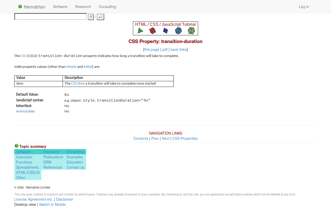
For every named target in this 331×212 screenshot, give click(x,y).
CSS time (78, 84)
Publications (53, 156)
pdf (165, 49)
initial (88, 67)
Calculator (24, 156)
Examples (75, 156)
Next (165, 138)
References (52, 167)
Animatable (25, 111)
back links (179, 49)
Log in (304, 6)
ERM (47, 162)
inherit (71, 67)
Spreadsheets (27, 167)
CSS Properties (185, 138)
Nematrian (33, 6)
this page (151, 49)
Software (60, 6)
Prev (155, 138)
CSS (23, 56)
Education (75, 162)
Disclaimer (64, 199)
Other (20, 177)
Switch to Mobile (52, 204)
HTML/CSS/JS (28, 172)
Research (83, 6)
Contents (140, 138)
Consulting (107, 6)
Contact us (75, 167)
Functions (24, 162)
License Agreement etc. (33, 199)
